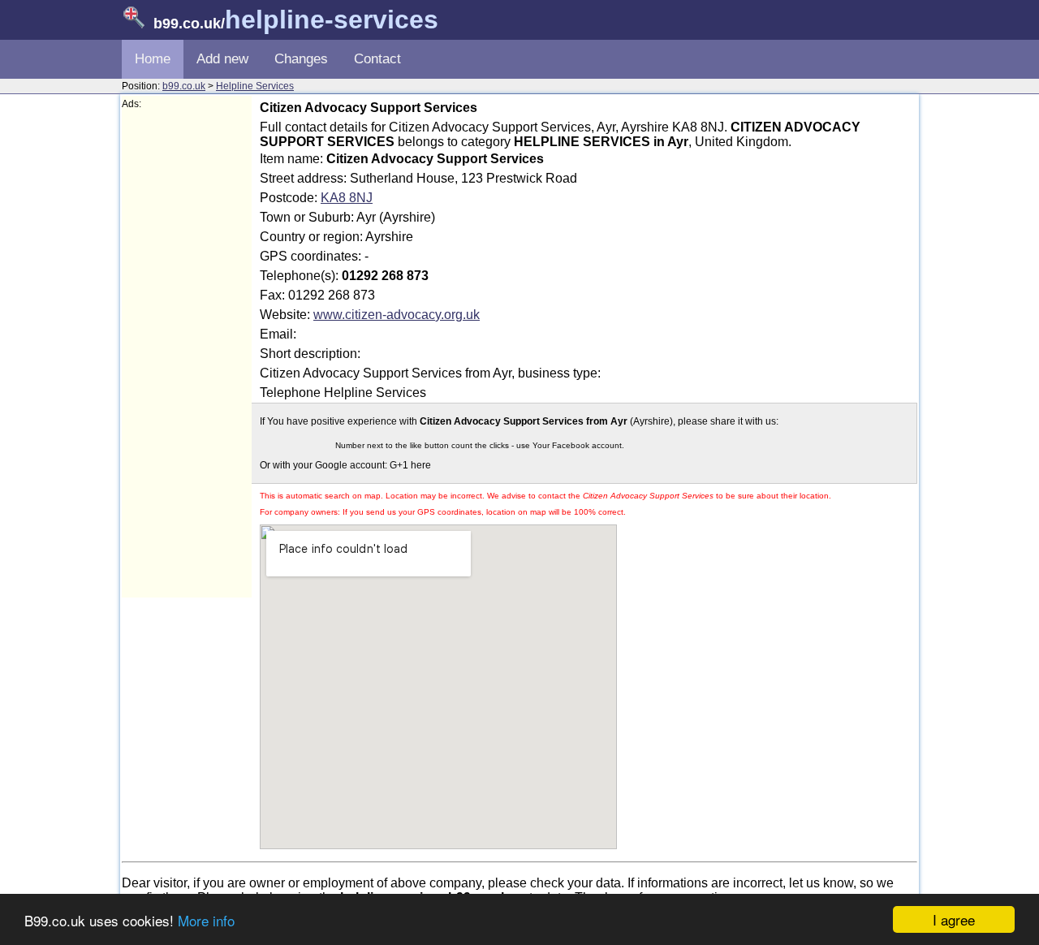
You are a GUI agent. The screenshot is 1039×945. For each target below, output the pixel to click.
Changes (301, 59)
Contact (377, 59)
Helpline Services (255, 86)
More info (206, 920)
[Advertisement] (187, 354)
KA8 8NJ (347, 198)
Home (152, 59)
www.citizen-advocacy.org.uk (396, 314)
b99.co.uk (183, 86)
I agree (954, 919)
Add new (222, 59)
